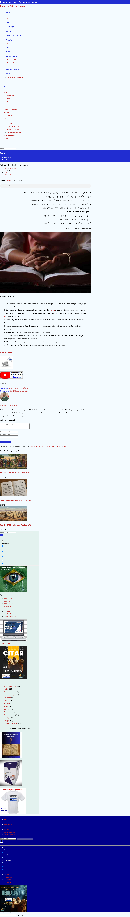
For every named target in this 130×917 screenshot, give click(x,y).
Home (5, 92)
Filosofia (6, 112)
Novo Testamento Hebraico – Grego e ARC (17, 500)
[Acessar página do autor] (4, 401)
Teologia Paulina (8, 603)
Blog (8, 98)
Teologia (6, 101)
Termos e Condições (13, 129)
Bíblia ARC (7, 874)
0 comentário (7, 174)
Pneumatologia (8, 606)
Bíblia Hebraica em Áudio (14, 141)
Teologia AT (7, 601)
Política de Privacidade (14, 126)
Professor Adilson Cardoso (12, 6)
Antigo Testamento (10, 686)
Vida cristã (6, 609)
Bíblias (6, 138)
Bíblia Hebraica (8, 877)
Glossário (7, 703)
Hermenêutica (8, 712)
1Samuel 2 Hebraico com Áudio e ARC (15, 472)
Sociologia (10, 115)
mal (5, 316)
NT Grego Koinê (8, 882)
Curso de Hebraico (9, 135)
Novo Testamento (9, 715)
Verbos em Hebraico (10, 723)
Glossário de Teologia (10, 109)
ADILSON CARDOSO (10, 169)
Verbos (6, 121)
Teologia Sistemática (9, 598)
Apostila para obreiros (10, 616)
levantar (52, 310)
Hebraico (6, 106)
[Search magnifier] (1, 535)
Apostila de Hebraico (9, 614)
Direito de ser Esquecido (14, 132)
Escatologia (7, 103)
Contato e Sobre (8, 124)
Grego (5, 118)
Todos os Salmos (6, 352)
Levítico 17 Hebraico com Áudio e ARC (15, 525)
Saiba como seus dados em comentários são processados (48, 446)
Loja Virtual (10, 95)
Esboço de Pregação (10, 695)
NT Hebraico (7, 879)
